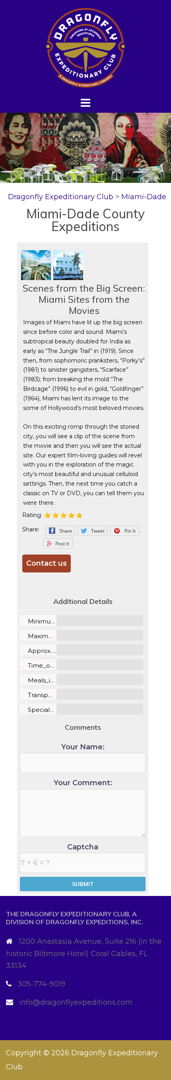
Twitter (92, 530)
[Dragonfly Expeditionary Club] (85, 47)
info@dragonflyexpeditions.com (76, 1002)
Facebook (60, 530)
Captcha (82, 847)
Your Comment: (83, 782)
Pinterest (125, 530)
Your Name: (83, 747)
